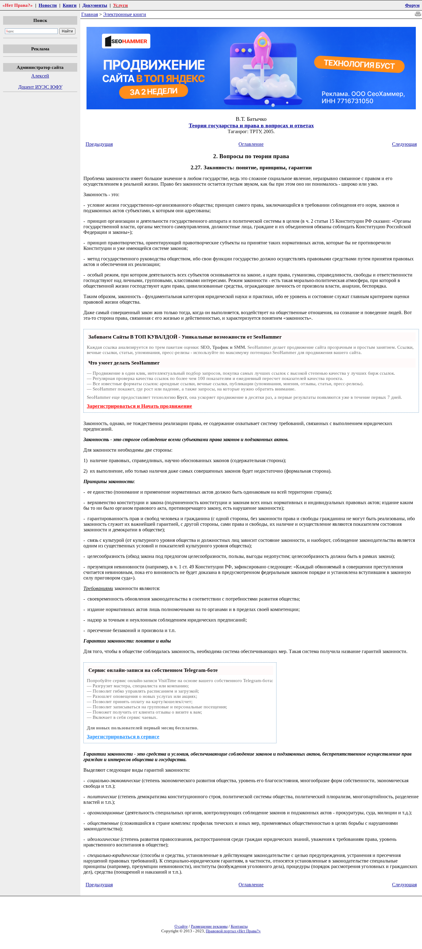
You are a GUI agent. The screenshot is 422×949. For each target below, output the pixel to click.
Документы (94, 5)
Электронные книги (124, 14)
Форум (412, 5)
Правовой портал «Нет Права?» (233, 931)
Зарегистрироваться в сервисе (123, 737)
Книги (70, 5)
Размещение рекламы (209, 926)
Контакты (239, 926)
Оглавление (251, 144)
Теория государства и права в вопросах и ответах (251, 125)
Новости (48, 5)
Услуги (120, 5)
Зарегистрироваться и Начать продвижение (139, 406)
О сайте (181, 926)
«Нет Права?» (17, 5)
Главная (89, 14)
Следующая (404, 144)
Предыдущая (99, 144)
